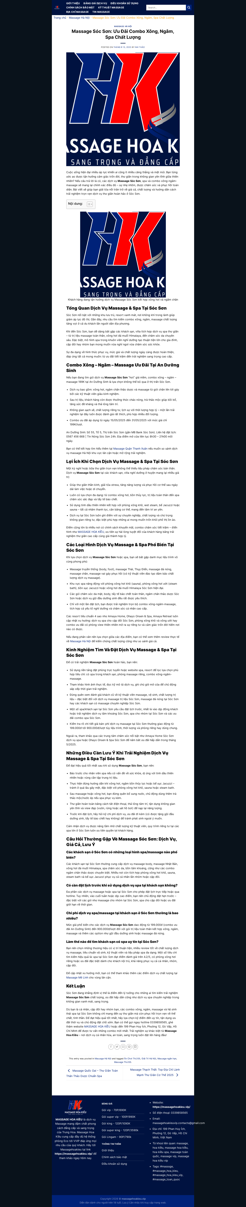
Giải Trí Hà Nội (149, 1058)
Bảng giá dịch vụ (95, 3)
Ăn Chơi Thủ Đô (132, 1058)
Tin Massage (101, 12)
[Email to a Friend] (123, 1047)
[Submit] (189, 7)
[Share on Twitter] (117, 1047)
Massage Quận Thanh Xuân (130, 448)
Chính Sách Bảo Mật (80, 7)
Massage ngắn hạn (166, 1058)
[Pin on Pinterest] (129, 1047)
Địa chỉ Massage (77, 12)
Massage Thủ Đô (122, 1062)
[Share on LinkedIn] (135, 1047)
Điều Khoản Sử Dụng (124, 3)
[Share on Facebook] (111, 1047)
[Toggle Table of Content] (88, 204)
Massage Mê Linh (77, 977)
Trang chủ (60, 17)
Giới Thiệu (73, 3)
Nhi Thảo (140, 47)
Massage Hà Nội (79, 17)
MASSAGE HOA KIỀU (91, 531)
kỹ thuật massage (111, 7)
